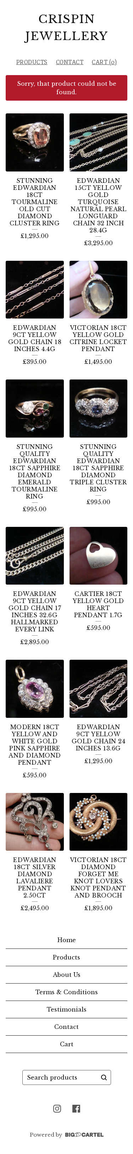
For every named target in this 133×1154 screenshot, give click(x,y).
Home (66, 940)
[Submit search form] (104, 1077)
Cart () (104, 62)
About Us (67, 974)
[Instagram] (57, 1108)
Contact (70, 62)
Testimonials (67, 1009)
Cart (66, 1044)
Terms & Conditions (66, 992)
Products (32, 62)
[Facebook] (76, 1108)
